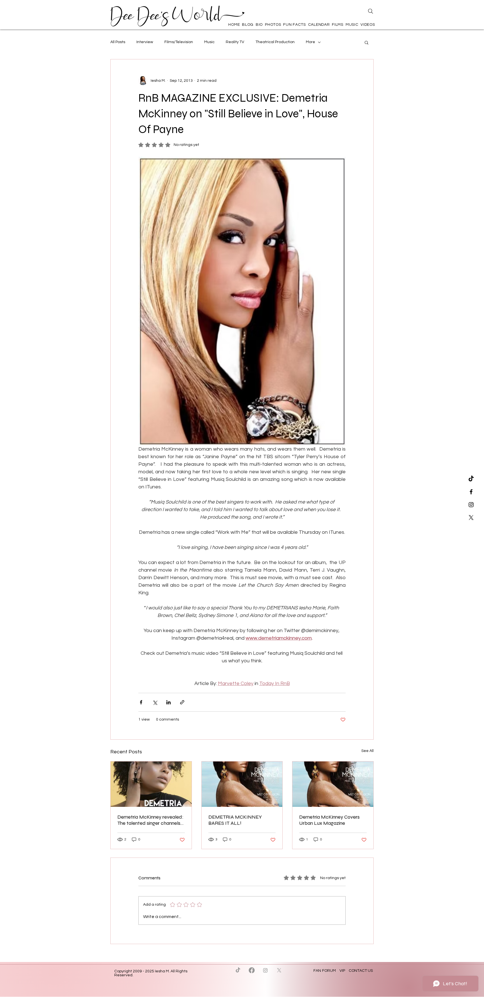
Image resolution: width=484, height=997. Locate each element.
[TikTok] (471, 479)
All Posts (117, 42)
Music (209, 42)
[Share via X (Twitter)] (154, 702)
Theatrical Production (275, 42)
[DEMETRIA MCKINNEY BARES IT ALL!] (242, 784)
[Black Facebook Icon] (471, 491)
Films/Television (178, 42)
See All (367, 751)
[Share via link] (182, 702)
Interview (144, 42)
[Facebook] (252, 970)
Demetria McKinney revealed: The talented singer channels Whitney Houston (150, 820)
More (310, 42)
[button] (366, 42)
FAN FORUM (325, 971)
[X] (471, 517)
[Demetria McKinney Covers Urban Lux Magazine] (332, 784)
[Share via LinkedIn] (168, 702)
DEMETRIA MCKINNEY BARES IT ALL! (235, 820)
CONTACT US (361, 971)
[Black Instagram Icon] (471, 504)
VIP (342, 971)
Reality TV (235, 42)
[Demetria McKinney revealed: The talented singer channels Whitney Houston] (151, 784)
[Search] (370, 11)
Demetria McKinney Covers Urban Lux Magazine (329, 820)
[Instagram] (265, 970)
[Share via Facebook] (141, 702)
